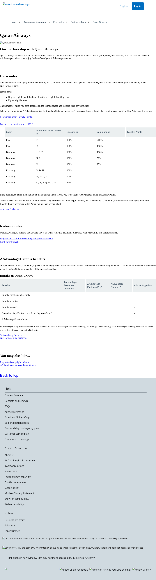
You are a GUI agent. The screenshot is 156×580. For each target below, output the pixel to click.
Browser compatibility (17, 498)
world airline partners (13, 338)
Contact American (14, 395)
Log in (137, 6)
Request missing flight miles (14, 362)
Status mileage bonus (10, 335)
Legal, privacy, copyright (18, 476)
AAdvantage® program (35, 22)
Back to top (9, 375)
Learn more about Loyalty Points (16, 117)
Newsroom (11, 471)
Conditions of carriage (17, 439)
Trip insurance (12, 530)
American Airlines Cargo (18, 417)
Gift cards (10, 525)
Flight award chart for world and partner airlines (26, 238)
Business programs (15, 520)
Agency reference (14, 411)
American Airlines (9, 209)
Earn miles (58, 22)
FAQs (7, 406)
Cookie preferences (15, 482)
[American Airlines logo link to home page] (16, 6)
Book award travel (9, 242)
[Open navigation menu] (149, 6)
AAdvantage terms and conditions (17, 365)
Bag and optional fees (17, 422)
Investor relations (14, 465)
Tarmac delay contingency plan (22, 428)
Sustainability (12, 487)
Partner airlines (78, 22)
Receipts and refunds (16, 400)
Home (14, 22)
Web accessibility (14, 504)
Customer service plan (17, 433)
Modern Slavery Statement (19, 493)
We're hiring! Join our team (20, 460)
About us (9, 454)
